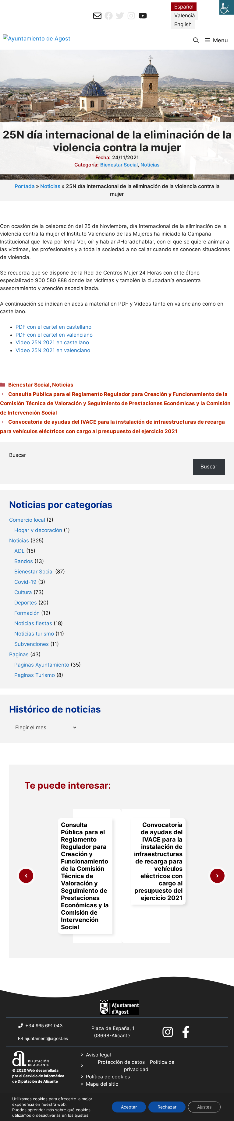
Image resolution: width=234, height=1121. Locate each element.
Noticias (150, 165)
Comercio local (27, 520)
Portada (25, 186)
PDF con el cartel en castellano (53, 327)
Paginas (19, 654)
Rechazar (167, 1106)
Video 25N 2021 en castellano (52, 342)
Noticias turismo (34, 634)
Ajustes (204, 1106)
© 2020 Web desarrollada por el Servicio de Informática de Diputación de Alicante (38, 1076)
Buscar (17, 455)
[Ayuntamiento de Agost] (36, 40)
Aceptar (129, 1106)
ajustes (81, 1115)
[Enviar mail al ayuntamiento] (97, 16)
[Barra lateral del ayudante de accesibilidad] (226, 7)
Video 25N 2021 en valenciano (53, 350)
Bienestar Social (119, 165)
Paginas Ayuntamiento (41, 665)
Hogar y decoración (38, 530)
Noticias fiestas (33, 623)
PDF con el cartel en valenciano (54, 335)
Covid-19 (25, 582)
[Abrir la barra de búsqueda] (196, 40)
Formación (27, 613)
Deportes (25, 603)
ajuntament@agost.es (46, 1038)
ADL (19, 551)
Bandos (23, 561)
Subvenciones (31, 644)
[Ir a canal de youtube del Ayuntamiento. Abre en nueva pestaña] (142, 16)
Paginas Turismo (34, 675)
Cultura (23, 592)
